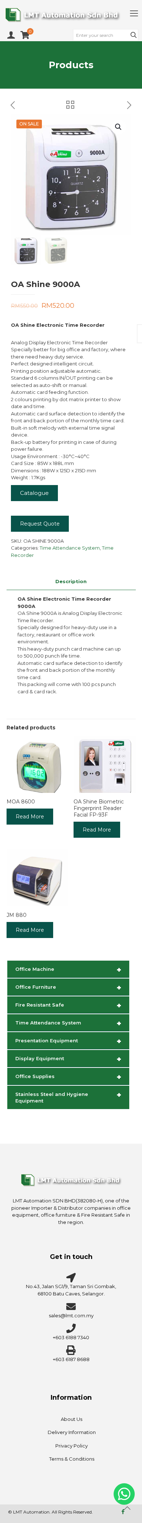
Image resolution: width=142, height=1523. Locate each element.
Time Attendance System (70, 548)
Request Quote (40, 523)
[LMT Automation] (71, 15)
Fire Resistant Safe (68, 1005)
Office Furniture (68, 987)
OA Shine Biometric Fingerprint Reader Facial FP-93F (99, 808)
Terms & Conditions (71, 1459)
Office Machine (68, 969)
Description (71, 581)
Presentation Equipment (68, 1041)
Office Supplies (68, 1077)
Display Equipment (68, 1059)
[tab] (71, 581)
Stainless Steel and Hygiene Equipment (68, 1097)
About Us (71, 1419)
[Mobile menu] (134, 13)
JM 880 (17, 915)
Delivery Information (72, 1432)
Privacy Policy (71, 1446)
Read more (30, 816)
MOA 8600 (21, 801)
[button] (118, 127)
